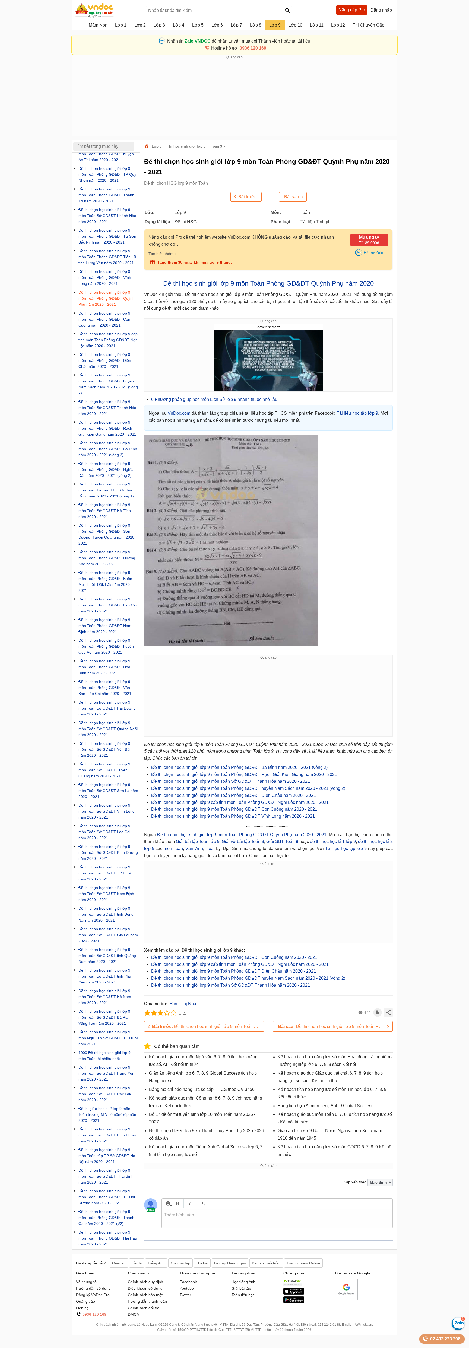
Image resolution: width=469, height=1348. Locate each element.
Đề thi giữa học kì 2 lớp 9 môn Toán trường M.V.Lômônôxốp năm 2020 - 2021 (107, 1114)
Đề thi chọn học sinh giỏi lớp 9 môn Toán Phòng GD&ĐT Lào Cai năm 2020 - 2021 (107, 605)
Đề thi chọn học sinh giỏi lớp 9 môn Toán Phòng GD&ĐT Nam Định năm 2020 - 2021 (104, 626)
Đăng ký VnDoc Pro (93, 1295)
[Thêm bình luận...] (277, 1218)
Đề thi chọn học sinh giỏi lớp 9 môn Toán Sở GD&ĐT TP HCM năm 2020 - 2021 (105, 873)
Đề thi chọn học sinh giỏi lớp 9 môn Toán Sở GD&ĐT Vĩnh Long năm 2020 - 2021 (106, 811)
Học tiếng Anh (243, 1282)
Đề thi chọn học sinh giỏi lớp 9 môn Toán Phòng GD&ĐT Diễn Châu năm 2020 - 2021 (233, 795)
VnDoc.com (147, 146)
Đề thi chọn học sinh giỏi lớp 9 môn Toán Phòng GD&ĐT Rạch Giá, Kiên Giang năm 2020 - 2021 (244, 774)
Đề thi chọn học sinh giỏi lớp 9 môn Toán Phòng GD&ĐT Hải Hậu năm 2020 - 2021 (107, 1238)
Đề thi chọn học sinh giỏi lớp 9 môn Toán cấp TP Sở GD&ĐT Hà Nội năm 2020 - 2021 (106, 1156)
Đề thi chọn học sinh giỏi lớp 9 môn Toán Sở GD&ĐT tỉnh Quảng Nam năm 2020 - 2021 (107, 955)
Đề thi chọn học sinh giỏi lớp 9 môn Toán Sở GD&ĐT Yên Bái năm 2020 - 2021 (104, 749)
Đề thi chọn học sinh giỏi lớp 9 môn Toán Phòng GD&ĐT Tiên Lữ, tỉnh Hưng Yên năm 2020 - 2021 (107, 257)
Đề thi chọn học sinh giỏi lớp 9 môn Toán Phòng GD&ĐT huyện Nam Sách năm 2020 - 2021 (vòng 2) (248, 788)
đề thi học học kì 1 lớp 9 (333, 841)
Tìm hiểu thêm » (162, 253)
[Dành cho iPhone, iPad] (293, 1293)
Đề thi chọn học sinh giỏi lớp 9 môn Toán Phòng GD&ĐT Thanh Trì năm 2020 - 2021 (106, 195)
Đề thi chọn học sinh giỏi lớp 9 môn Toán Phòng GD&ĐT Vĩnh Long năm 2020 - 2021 (233, 816)
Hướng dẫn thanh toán (147, 1301)
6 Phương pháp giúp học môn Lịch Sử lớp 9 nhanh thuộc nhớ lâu (214, 399)
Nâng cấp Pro (351, 10)
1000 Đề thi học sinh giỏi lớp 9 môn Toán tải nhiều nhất (104, 1055)
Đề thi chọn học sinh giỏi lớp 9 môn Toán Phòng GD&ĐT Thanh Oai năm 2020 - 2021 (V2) (106, 1217)
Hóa (209, 848)
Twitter (185, 1295)
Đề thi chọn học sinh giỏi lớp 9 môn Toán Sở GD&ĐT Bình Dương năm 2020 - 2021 (108, 852)
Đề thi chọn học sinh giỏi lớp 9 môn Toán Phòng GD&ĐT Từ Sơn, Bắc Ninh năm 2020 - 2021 (107, 236)
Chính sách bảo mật (145, 1295)
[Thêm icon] (168, 1203)
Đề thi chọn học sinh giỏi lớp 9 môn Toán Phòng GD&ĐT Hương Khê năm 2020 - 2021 (106, 558)
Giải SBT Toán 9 (282, 841)
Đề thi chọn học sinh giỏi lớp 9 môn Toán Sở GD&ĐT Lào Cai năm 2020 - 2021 (104, 832)
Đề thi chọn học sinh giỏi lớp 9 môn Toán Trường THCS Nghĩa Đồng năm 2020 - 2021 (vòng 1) (106, 490)
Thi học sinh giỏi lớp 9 (186, 146)
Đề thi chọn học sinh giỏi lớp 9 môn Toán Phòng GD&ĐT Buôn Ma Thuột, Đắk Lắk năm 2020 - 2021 (105, 581)
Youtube (187, 1288)
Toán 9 (216, 146)
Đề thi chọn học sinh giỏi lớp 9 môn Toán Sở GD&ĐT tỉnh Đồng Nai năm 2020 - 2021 (106, 914)
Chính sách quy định (145, 1282)
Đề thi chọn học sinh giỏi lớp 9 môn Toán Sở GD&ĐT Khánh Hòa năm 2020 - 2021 (107, 215)
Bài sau (291, 196)
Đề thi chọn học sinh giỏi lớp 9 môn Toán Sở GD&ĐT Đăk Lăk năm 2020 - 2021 (104, 1094)
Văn (189, 848)
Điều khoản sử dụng (145, 1288)
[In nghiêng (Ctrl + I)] (190, 1203)
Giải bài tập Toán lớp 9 (198, 841)
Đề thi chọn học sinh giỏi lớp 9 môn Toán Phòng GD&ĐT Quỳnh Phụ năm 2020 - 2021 (242, 834)
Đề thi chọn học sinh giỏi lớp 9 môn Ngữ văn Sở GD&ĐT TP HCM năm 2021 (108, 1038)
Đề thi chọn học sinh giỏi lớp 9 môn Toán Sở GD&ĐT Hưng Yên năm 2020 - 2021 (106, 1073)
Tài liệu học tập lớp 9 (357, 413)
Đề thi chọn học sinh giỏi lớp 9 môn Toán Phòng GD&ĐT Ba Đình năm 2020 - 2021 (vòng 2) (239, 767)
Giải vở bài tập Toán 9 (243, 841)
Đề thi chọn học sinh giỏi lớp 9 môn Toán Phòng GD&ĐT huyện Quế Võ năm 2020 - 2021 (106, 646)
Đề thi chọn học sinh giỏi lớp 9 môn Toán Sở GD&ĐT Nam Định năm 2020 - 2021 (106, 894)
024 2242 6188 (329, 1325)
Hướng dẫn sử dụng (93, 1288)
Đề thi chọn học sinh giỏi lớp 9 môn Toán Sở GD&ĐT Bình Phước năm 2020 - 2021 (107, 1135)
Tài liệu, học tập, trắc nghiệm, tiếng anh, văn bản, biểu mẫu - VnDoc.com (108, 10)
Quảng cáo (85, 1301)
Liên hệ (82, 1308)
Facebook (188, 1282)
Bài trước (247, 196)
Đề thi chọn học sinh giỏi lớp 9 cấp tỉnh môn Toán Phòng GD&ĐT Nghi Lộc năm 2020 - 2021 (240, 802)
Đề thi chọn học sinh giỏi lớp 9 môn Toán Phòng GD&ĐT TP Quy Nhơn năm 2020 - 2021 (107, 174)
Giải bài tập (241, 1288)
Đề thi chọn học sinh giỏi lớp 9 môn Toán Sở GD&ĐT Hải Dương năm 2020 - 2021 (107, 708)
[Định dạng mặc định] (202, 1203)
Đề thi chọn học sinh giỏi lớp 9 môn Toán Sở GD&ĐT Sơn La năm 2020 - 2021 (108, 790)
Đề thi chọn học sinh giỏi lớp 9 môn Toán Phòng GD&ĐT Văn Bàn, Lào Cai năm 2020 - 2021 (104, 687)
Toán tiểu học (243, 1295)
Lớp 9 (156, 146)
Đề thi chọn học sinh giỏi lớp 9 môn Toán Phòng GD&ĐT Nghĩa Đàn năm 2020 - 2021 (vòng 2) (106, 469)
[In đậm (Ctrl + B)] (177, 1203)
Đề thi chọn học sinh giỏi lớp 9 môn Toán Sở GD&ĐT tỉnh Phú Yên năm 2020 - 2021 (104, 976)
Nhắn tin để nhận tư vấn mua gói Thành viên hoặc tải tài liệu (238, 41)
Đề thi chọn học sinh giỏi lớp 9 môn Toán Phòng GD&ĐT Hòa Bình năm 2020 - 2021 (104, 667)
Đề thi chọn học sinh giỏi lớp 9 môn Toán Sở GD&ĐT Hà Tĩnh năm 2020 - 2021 (104, 511)
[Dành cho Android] (293, 1301)
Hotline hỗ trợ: (238, 48)
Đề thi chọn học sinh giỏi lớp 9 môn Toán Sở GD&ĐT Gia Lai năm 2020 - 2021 (108, 935)
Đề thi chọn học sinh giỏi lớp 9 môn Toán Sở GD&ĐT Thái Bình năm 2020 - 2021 (106, 1176)
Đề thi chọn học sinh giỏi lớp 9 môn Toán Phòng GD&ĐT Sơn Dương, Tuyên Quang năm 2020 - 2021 (107, 534)
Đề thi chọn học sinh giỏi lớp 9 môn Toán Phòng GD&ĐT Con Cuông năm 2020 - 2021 (234, 809)
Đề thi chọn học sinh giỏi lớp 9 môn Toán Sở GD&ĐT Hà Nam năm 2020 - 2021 (104, 997)
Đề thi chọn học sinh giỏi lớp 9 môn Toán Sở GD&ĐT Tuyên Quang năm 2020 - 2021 (104, 770)
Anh (199, 848)
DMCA (133, 1314)
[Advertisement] (234, 98)
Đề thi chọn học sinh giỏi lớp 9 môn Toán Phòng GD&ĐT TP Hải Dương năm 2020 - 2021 (106, 1197)
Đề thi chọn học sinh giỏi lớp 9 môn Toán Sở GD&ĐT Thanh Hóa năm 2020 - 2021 (230, 781)
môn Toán (173, 848)
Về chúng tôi (86, 1282)
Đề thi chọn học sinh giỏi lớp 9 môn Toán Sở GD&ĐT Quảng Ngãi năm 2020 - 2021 (108, 729)
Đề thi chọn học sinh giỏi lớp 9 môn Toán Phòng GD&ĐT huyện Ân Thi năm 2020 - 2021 (106, 154)
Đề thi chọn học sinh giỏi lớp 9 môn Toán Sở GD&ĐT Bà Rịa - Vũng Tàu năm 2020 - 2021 (104, 1017)
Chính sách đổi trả (143, 1308)
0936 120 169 (94, 1314)
